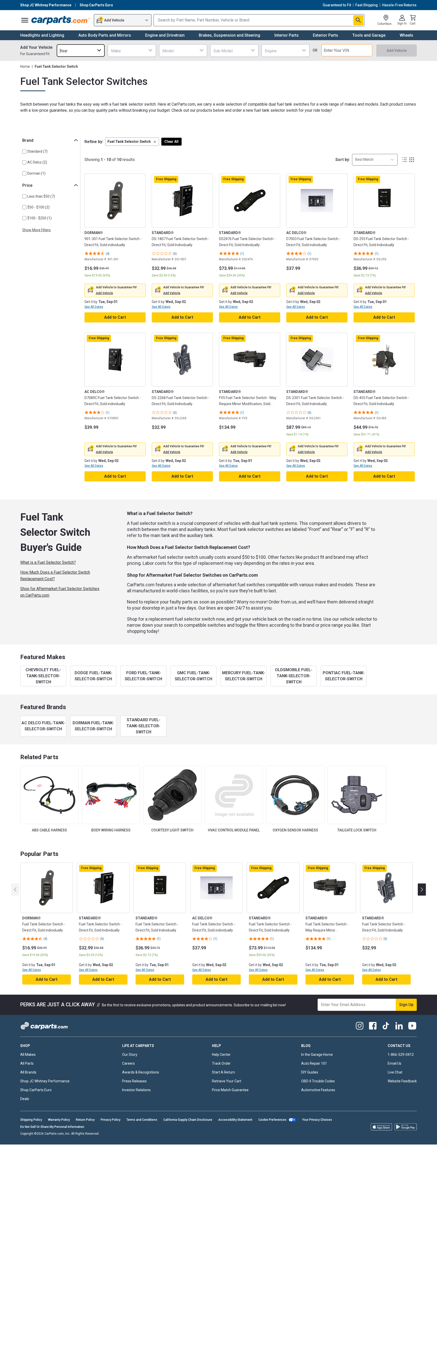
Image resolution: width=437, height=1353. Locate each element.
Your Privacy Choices (317, 1120)
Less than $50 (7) (41, 196)
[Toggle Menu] (24, 20)
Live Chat (395, 1072)
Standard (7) (37, 151)
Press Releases (134, 1081)
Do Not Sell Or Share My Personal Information (52, 1127)
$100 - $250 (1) (39, 218)
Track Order (221, 1063)
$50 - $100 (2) (38, 207)
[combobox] (81, 50)
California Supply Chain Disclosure (187, 1120)
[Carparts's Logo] (60, 20)
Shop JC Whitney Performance (45, 1081)
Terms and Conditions (141, 1120)
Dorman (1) (36, 173)
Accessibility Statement (235, 1120)
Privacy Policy (110, 1120)
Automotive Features (318, 1090)
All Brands (28, 1072)
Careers (128, 1063)
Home (25, 66)
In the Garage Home (317, 1055)
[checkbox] (24, 152)
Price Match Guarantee (230, 1090)
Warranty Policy (59, 1120)
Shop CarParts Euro (36, 1090)
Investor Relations (136, 1090)
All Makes (28, 1055)
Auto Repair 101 (314, 1063)
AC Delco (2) (37, 162)
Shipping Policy (31, 1120)
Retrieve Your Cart (226, 1081)
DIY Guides (309, 1072)
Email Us (394, 1063)
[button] (132, 141)
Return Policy (85, 1120)
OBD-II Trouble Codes (318, 1081)
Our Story (129, 1055)
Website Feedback (402, 1081)
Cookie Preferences (272, 1120)
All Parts (27, 1063)
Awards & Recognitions (140, 1072)
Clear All (171, 141)
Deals (24, 1099)
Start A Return (223, 1072)
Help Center (221, 1055)
